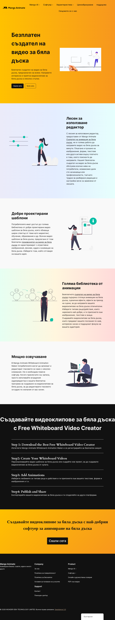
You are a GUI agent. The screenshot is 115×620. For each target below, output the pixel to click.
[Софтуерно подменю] (52, 4)
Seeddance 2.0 (60, 609)
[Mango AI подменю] (39, 4)
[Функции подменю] (73, 4)
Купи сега (30, 86)
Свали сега (17, 86)
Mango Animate (7, 564)
